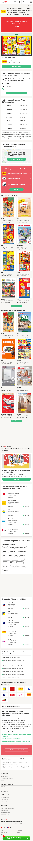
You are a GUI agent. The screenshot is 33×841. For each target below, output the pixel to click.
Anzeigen (29, 5)
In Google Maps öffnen (16, 159)
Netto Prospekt (4, 799)
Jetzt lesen (16, 479)
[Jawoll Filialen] (4, 700)
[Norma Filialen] (28, 695)
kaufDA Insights (4, 810)
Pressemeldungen (5, 814)
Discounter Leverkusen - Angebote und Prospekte (16, 741)
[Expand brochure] (16, 46)
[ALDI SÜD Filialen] (4, 695)
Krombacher (12, 551)
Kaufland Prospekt (5, 789)
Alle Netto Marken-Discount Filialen (16, 93)
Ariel (16, 555)
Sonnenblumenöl (22, 551)
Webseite (8, 86)
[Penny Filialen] (12, 689)
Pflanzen (5, 563)
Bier (4, 555)
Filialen (15, 762)
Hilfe (2, 830)
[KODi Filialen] (20, 695)
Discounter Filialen (23, 762)
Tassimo (5, 547)
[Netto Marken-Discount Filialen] (20, 689)
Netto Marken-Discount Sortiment (11, 738)
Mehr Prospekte (16, 306)
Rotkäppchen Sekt (21, 547)
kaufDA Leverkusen (6, 762)
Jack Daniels (19, 563)
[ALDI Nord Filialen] (28, 689)
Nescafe (10, 555)
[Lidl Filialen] (4, 689)
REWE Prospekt (4, 791)
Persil (22, 559)
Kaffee (12, 563)
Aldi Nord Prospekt (5, 797)
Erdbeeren (5, 570)
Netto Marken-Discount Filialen (9, 764)
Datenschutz (4, 832)
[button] (16, 51)
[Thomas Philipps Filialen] (12, 695)
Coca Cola (5, 566)
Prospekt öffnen (16, 66)
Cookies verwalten (20, 834)
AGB (2, 834)
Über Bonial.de (4, 776)
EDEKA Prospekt (5, 787)
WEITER (16, 27)
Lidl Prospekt (4, 802)
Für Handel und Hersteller (7, 778)
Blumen (22, 555)
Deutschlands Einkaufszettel (7, 808)
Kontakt (18, 832)
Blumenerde (15, 559)
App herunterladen (5, 812)
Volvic (12, 566)
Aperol (4, 551)
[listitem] (8, 210)
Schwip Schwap (20, 566)
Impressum (19, 830)
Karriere (2, 780)
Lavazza (12, 547)
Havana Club (6, 559)
